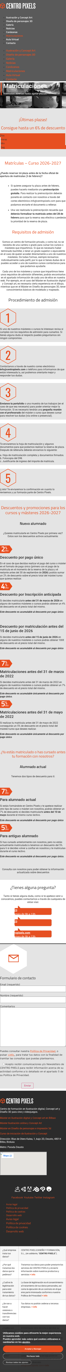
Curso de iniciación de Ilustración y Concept (23, 1133)
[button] (33, 46)
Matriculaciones (14, 35)
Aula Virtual (12, 39)
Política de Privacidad (42, 1051)
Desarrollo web (14, 1215)
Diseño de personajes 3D (19, 21)
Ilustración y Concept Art (19, 17)
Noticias (10, 28)
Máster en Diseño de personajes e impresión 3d (25, 1128)
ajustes (26, 1342)
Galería (10, 25)
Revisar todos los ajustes (17, 1362)
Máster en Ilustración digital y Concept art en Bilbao (28, 1118)
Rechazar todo (33, 1356)
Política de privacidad (17, 1208)
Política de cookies (15, 1211)
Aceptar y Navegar (33, 1349)
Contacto (11, 43)
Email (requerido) (10, 984)
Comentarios (7, 1006)
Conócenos (11, 32)
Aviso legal (11, 1204)
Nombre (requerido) (11, 995)
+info (11, 1054)
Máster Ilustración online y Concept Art (21, 1123)
